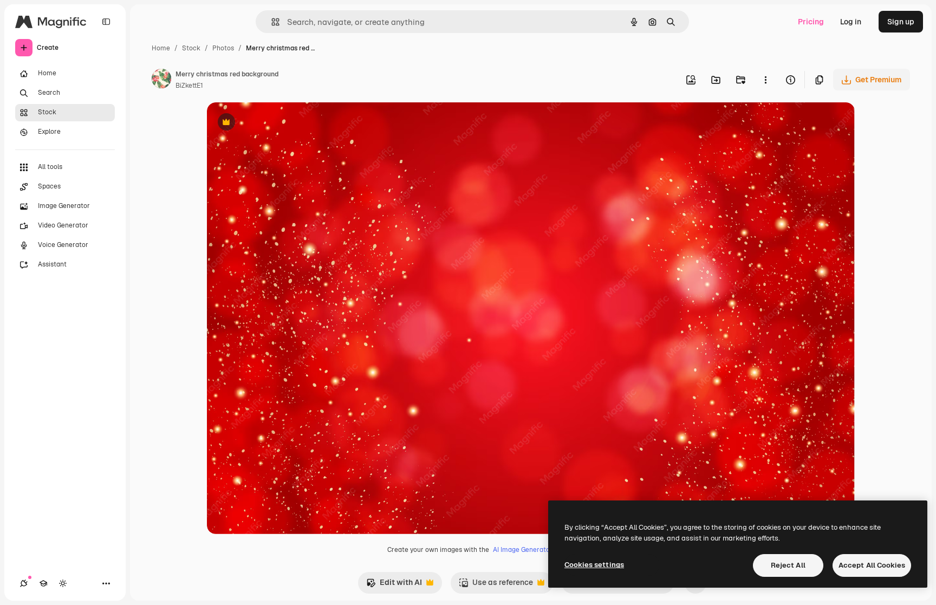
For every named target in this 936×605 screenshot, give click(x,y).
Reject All (788, 565)
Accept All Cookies (871, 565)
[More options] (765, 79)
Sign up (900, 22)
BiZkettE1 (189, 85)
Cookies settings (594, 564)
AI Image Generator (522, 549)
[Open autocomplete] (271, 22)
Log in (850, 22)
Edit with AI (394, 585)
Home (161, 48)
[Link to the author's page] (161, 80)
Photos (223, 48)
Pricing (811, 22)
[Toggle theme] (63, 583)
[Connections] (23, 583)
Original (276, 123)
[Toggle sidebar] (106, 21)
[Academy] (43, 583)
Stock (191, 48)
